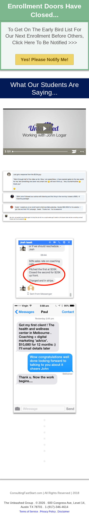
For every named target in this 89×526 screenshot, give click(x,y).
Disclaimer (64, 511)
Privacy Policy (48, 511)
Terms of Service (28, 511)
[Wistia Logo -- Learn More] (74, 151)
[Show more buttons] (82, 151)
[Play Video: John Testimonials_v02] (44, 128)
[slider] (40, 151)
